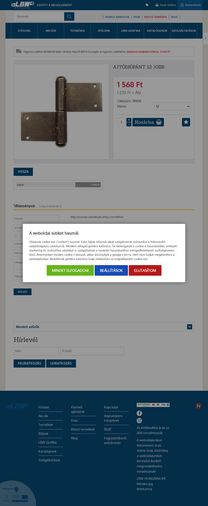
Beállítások (111, 270)
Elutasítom (145, 270)
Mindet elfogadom (70, 270)
